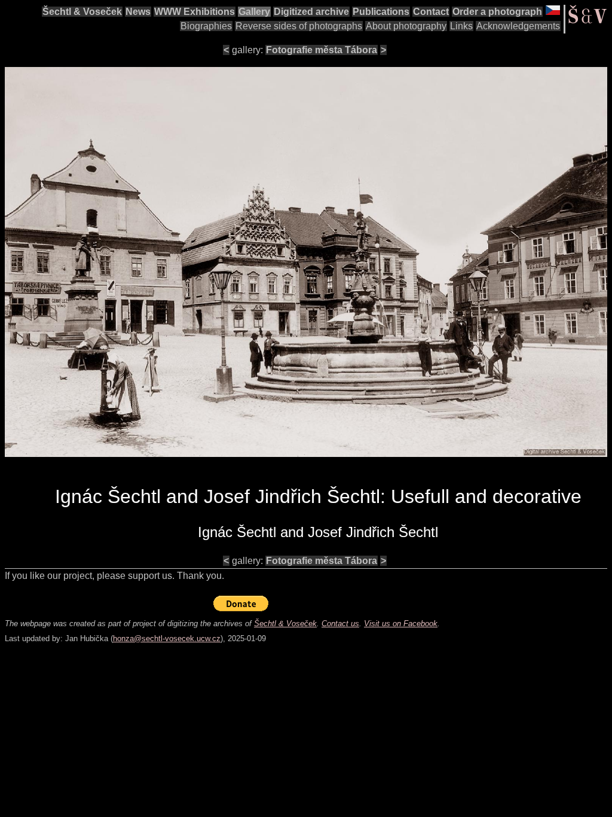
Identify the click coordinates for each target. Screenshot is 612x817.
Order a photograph (497, 12)
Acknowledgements (518, 26)
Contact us (340, 623)
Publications (381, 12)
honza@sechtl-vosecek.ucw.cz (167, 638)
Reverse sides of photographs (298, 26)
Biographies (206, 26)
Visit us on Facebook (400, 623)
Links (461, 26)
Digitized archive (311, 12)
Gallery (254, 12)
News (138, 12)
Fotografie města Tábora (321, 50)
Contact (431, 12)
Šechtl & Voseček (82, 12)
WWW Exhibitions (194, 12)
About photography (406, 26)
